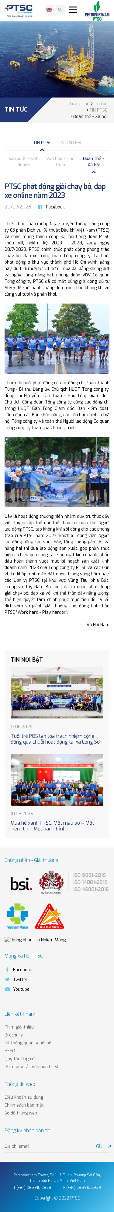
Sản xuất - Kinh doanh (24, 162)
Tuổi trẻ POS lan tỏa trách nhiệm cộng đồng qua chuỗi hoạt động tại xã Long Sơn (56, 739)
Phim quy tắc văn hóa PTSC (32, 1067)
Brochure (14, 1035)
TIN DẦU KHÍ (69, 143)
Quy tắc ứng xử (19, 1059)
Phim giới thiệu (19, 1027)
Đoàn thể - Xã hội (93, 162)
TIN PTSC (42, 143)
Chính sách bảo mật (24, 1105)
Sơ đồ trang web (21, 1113)
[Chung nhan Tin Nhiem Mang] (35, 940)
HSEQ (10, 1051)
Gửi (102, 1146)
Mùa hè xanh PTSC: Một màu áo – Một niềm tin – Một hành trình (52, 826)
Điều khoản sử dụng (24, 1097)
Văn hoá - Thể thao (60, 162)
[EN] (49, 9)
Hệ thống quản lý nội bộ (28, 1043)
